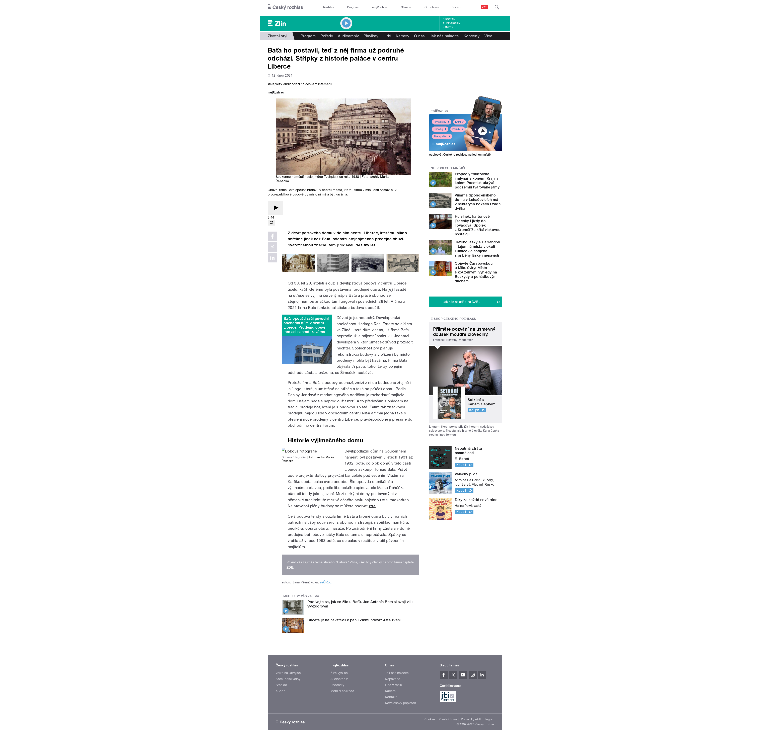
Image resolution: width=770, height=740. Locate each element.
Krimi (458, 121)
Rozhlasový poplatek (400, 703)
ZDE (290, 567)
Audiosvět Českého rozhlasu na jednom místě (460, 154)
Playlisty (371, 36)
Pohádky (438, 129)
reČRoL (326, 582)
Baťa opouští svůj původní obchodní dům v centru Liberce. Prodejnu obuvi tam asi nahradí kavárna (306, 325)
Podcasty (337, 685)
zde (372, 506)
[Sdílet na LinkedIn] (272, 257)
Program (353, 7)
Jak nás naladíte (444, 36)
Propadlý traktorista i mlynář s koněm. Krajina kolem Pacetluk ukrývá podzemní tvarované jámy (477, 180)
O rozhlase (432, 7)
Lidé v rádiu (393, 685)
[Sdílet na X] (272, 247)
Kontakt (391, 697)
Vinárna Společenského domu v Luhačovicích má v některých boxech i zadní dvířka (478, 202)
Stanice (406, 7)
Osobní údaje (448, 719)
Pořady (326, 36)
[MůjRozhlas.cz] (276, 93)
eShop (280, 691)
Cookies (430, 719)
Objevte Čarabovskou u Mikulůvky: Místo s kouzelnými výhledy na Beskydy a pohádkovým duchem (476, 272)
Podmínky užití (471, 719)
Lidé (387, 36)
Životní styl (277, 36)
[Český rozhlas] (285, 7)
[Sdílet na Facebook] (272, 236)
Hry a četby (440, 121)
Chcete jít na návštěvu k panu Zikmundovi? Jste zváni (354, 620)
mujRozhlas (380, 7)
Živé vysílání (440, 136)
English (489, 719)
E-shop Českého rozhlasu (453, 319)
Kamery (448, 27)
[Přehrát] (275, 208)
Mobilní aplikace (342, 691)
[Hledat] (496, 7)
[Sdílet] (271, 223)
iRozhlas (328, 7)
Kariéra (390, 691)
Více (490, 36)
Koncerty (472, 36)
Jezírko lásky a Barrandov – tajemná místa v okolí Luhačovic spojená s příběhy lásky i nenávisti (477, 248)
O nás (419, 36)
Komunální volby (288, 679)
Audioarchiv (451, 23)
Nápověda (392, 679)
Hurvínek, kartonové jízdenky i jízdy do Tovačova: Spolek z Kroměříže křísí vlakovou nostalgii (477, 225)
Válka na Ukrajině (288, 673)
